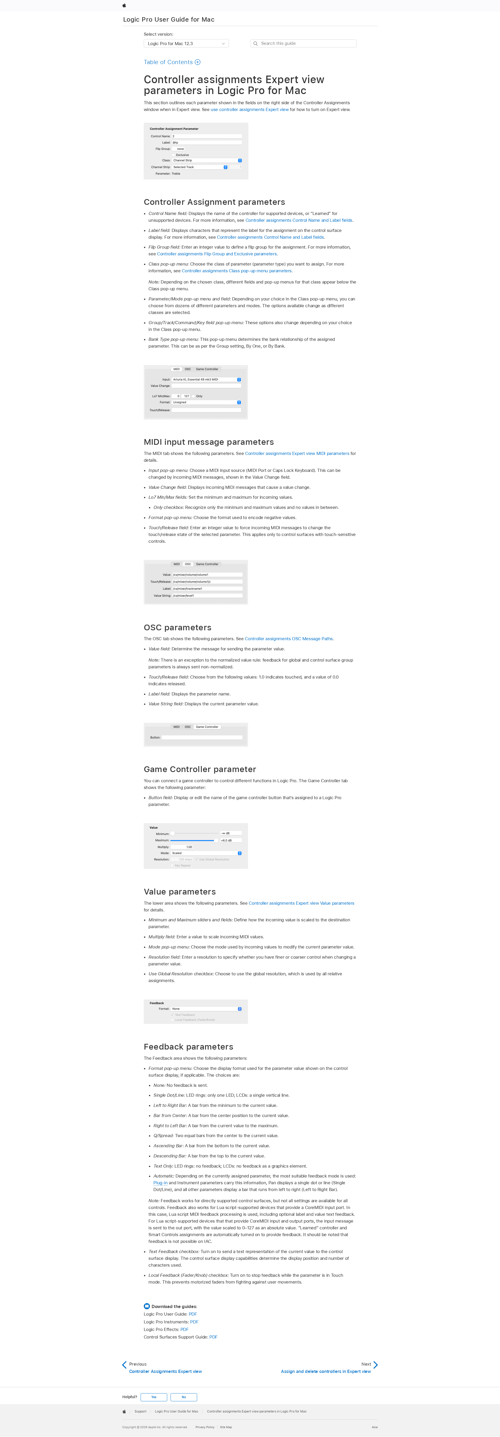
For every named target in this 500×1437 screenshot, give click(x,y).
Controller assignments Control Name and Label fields (299, 220)
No (184, 1397)
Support (140, 1411)
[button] (172, 62)
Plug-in (160, 1182)
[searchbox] (303, 43)
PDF (193, 1314)
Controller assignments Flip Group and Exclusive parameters (217, 253)
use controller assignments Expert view (250, 109)
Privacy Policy (205, 1427)
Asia (375, 1427)
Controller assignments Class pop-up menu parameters (237, 270)
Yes (154, 1397)
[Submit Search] (256, 43)
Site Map (226, 1427)
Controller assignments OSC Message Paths (289, 638)
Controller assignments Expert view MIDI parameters (297, 453)
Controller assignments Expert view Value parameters (301, 903)
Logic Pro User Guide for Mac (169, 19)
